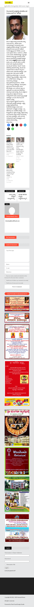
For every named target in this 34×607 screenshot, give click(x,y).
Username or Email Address (13, 553)
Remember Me (11, 564)
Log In (6, 567)
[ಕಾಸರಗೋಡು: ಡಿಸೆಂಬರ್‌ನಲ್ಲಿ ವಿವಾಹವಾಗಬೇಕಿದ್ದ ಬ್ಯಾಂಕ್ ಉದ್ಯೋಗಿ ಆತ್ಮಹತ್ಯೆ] (10, 165)
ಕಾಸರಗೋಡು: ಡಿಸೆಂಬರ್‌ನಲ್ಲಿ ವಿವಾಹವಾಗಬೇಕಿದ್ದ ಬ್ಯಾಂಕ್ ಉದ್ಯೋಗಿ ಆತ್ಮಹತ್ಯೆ (10, 172)
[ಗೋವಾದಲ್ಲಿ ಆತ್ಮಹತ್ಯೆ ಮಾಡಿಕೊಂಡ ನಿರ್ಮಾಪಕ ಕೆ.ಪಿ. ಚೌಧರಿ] (12, 210)
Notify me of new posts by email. (15, 283)
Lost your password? (10, 570)
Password (8, 558)
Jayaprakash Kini (12, 216)
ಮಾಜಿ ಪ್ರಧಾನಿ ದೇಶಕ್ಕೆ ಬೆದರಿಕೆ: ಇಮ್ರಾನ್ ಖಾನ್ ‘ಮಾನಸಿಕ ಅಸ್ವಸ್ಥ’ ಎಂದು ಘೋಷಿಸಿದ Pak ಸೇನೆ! (10, 147)
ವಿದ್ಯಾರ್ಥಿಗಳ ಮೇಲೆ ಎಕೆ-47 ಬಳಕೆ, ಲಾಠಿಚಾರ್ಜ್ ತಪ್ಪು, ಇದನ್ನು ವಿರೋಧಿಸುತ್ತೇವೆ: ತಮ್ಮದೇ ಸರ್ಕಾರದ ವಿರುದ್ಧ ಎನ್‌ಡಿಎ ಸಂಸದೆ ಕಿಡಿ (20, 148)
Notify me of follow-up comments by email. (17, 280)
